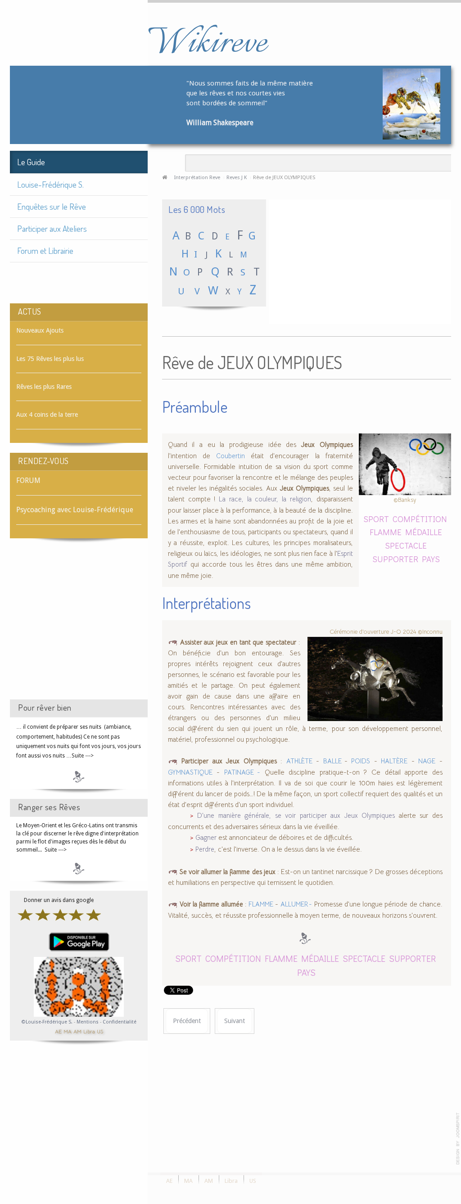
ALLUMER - (296, 904)
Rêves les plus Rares (44, 386)
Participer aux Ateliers (52, 228)
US (100, 1031)
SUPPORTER (395, 558)
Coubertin (230, 456)
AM (77, 1031)
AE (58, 1031)
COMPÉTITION (420, 518)
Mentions (88, 1022)
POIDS (360, 761)
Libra (89, 1031)
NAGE (426, 761)
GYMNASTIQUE (190, 772)
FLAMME (386, 531)
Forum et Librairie (45, 250)
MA (67, 1031)
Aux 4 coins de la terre (47, 414)
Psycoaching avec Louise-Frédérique (74, 509)
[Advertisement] (78, 627)
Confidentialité (119, 1022)
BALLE (333, 761)
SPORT (376, 518)
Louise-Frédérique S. (50, 184)
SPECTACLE (406, 545)
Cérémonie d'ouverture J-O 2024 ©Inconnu (386, 632)
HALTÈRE (394, 761)
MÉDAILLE (423, 531)
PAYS (431, 558)
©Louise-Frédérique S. (47, 1022)
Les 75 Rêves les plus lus (50, 358)
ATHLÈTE (299, 761)
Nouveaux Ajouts (39, 330)
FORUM (28, 480)
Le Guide (31, 162)
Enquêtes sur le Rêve (51, 206)
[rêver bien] (78, 776)
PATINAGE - (242, 772)
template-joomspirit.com (458, 1138)
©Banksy (404, 500)
